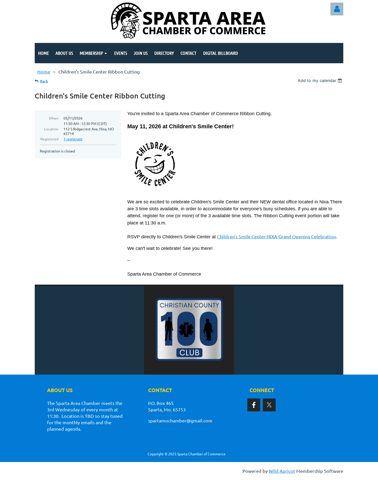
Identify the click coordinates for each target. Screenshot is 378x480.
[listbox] (320, 80)
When (53, 118)
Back (44, 81)
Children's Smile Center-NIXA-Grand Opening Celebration (276, 236)
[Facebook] (253, 405)
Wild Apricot (282, 471)
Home (43, 71)
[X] (269, 405)
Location (51, 128)
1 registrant (73, 139)
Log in (336, 9)
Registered (49, 139)
